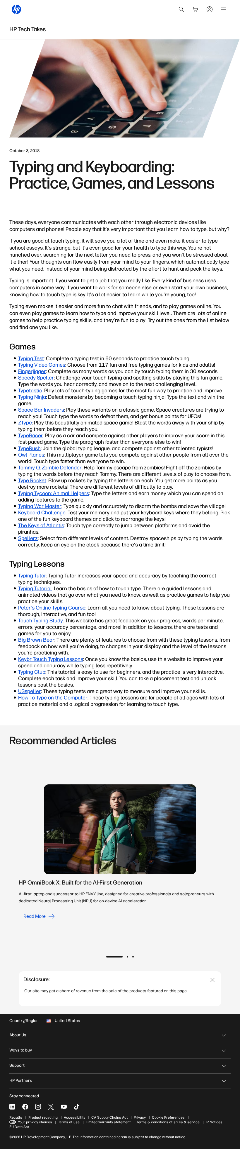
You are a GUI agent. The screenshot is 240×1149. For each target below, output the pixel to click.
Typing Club (31, 672)
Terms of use (69, 1122)
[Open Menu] (224, 9)
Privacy (140, 1117)
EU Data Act (19, 1127)
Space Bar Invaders (41, 410)
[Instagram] (38, 1107)
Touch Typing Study (40, 620)
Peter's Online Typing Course (51, 608)
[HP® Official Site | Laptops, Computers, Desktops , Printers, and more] (16, 9)
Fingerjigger (32, 371)
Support (17, 1065)
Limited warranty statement (108, 1122)
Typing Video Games (41, 365)
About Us (17, 1035)
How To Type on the (41, 697)
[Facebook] (25, 1107)
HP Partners (20, 1080)
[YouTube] (64, 1107)
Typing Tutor (32, 575)
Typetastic (30, 390)
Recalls (15, 1117)
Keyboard (29, 512)
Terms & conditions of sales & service (168, 1122)
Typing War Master (39, 506)
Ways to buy (20, 1050)
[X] (51, 1107)
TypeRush (29, 448)
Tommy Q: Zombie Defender (50, 467)
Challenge (53, 512)
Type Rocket (32, 480)
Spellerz (28, 538)
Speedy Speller (36, 378)
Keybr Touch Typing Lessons (50, 659)
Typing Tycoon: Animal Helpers (53, 493)
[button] (114, 956)
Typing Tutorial (35, 588)
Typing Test (31, 358)
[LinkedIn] (12, 1107)
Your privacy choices (35, 1122)
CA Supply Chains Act (109, 1117)
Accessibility (74, 1117)
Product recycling (43, 1117)
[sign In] (210, 9)
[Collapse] (212, 980)
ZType (25, 422)
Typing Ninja (32, 397)
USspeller (29, 691)
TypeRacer (30, 435)
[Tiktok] (77, 1107)
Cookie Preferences (168, 1117)
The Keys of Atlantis (41, 525)
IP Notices (214, 1122)
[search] (181, 9)
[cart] (195, 9)
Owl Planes (31, 455)
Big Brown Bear (36, 640)
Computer (76, 697)
